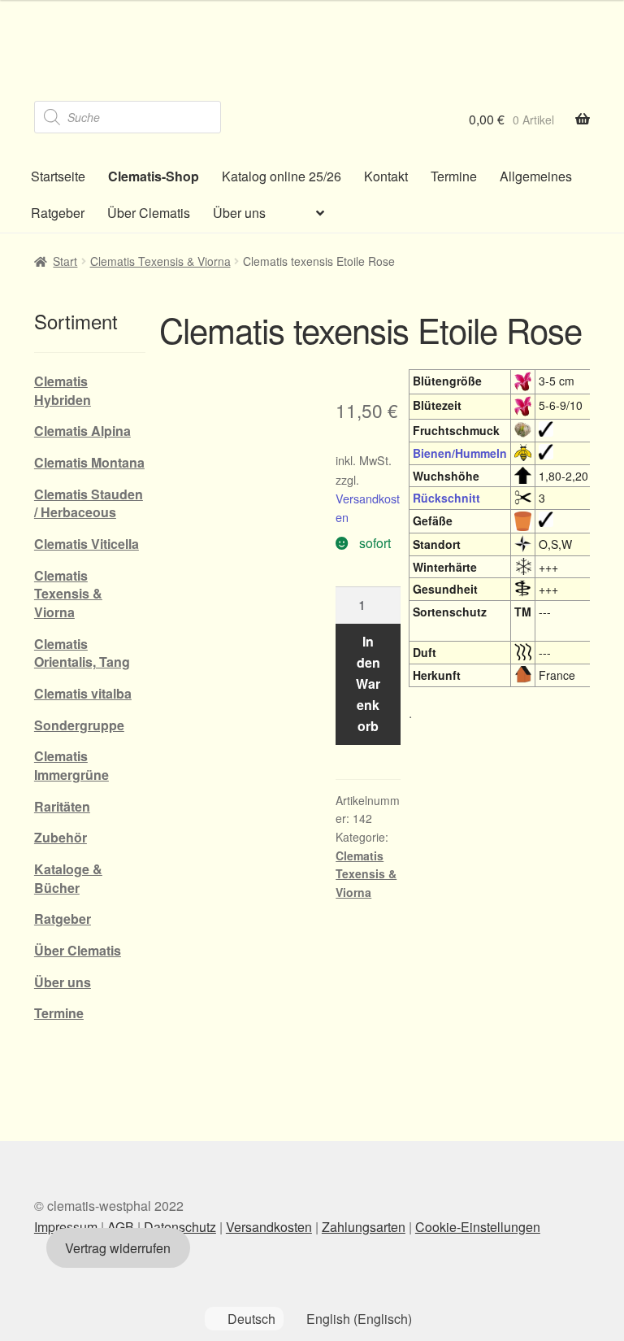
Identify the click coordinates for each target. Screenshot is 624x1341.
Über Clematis (148, 212)
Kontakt (386, 176)
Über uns (239, 212)
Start (65, 261)
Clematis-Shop (153, 176)
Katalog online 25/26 (281, 176)
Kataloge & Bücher (68, 878)
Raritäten (62, 806)
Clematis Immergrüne (71, 765)
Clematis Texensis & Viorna (160, 261)
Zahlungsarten (363, 1226)
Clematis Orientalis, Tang (82, 653)
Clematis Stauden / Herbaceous (88, 503)
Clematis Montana (89, 462)
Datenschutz (180, 1226)
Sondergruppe (79, 725)
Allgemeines (536, 176)
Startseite (58, 176)
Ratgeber (57, 212)
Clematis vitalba (83, 693)
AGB (120, 1226)
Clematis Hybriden (62, 390)
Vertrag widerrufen (118, 1248)
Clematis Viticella (86, 543)
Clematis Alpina (82, 430)
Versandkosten (269, 1226)
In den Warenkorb (368, 683)
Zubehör (60, 837)
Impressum (66, 1226)
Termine (454, 176)
